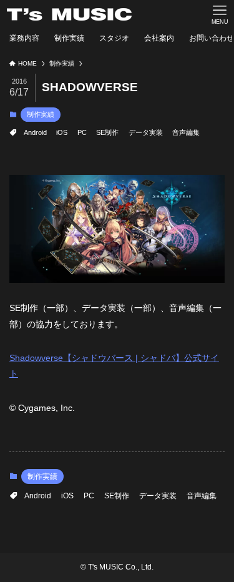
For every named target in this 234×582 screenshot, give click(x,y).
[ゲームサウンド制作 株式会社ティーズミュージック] (69, 14)
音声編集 (186, 132)
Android (35, 132)
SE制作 (107, 132)
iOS (61, 132)
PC (82, 132)
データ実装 (146, 132)
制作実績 (40, 114)
